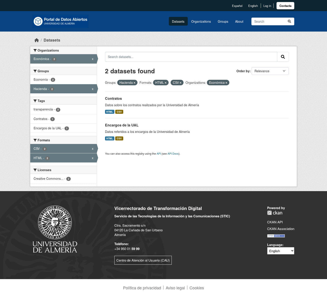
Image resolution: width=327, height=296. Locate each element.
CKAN (274, 212)
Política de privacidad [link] (142, 287)
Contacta (285, 6)
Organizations (201, 21)
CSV (119, 111)
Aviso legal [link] (175, 287)
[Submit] (289, 21)
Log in (267, 6)
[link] (285, 5)
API (159, 153)
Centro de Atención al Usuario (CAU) (143, 260)
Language (275, 244)
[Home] (36, 40)
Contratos (113, 98)
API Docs (173, 153)
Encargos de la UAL (122, 125)
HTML (109, 111)
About (239, 21)
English (253, 6)
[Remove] (134, 82)
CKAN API (275, 222)
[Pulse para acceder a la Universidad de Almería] (55, 228)
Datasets (178, 21)
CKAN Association (280, 228)
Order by (243, 71)
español (237, 6)
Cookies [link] (197, 287)
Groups (223, 21)
